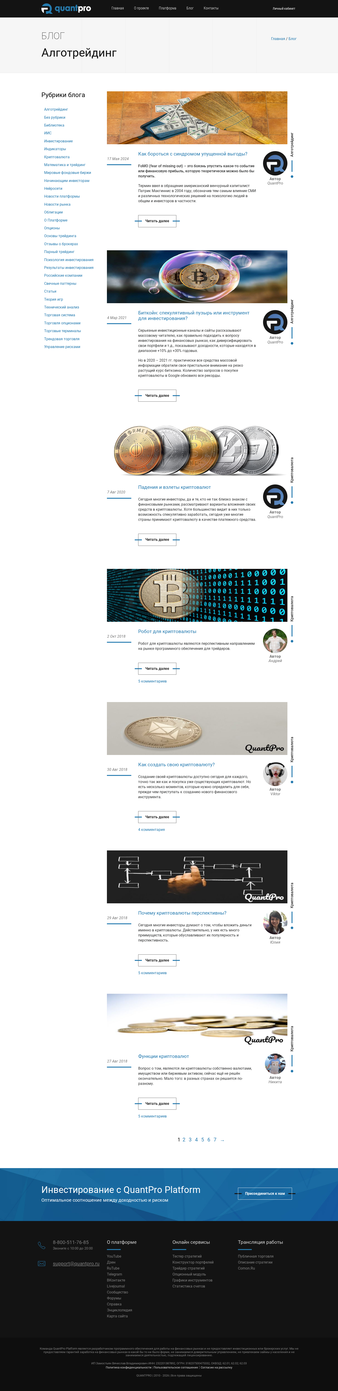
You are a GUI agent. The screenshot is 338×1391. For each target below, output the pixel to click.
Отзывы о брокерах (61, 244)
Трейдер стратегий (188, 1268)
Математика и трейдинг (65, 165)
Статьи (50, 291)
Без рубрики (54, 117)
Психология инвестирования (69, 260)
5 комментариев (152, 681)
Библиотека (54, 125)
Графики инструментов (192, 1280)
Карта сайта (117, 1316)
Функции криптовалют (163, 1056)
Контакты (211, 8)
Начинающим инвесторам (66, 181)
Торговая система (59, 315)
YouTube (114, 1256)
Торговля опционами (62, 323)
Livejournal (116, 1286)
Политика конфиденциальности (129, 1367)
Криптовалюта (57, 157)
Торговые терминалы (62, 331)
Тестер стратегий (187, 1256)
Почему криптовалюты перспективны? (182, 913)
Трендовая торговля (62, 339)
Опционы (52, 228)
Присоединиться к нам (265, 1193)
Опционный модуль (189, 1274)
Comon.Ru (246, 1268)
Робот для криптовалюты (167, 631)
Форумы (114, 1298)
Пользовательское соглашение (176, 1367)
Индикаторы (55, 149)
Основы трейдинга (60, 236)
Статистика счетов (188, 1286)
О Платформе (55, 220)
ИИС (48, 133)
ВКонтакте (116, 1280)
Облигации (53, 212)
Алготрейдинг (56, 109)
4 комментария (151, 829)
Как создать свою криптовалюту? (176, 764)
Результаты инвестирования (69, 267)
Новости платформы (62, 196)
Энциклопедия (119, 1310)
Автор (275, 181)
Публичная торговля (256, 1256)
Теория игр (53, 299)
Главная (118, 8)
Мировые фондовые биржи (67, 172)
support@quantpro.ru (76, 1263)
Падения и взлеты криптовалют (174, 487)
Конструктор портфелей (193, 1262)
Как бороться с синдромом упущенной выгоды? (192, 154)
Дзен (111, 1262)
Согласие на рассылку (216, 1367)
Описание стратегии (255, 1262)
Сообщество (117, 1292)
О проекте (141, 8)
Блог (190, 8)
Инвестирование (58, 141)
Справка (114, 1304)
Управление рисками (62, 347)
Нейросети (53, 188)
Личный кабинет (284, 8)
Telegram (114, 1274)
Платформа (167, 8)
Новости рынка (57, 204)
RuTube (113, 1268)
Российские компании (63, 275)
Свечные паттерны (60, 283)
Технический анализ (61, 307)
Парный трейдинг (59, 252)
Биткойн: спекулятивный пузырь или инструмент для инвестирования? (193, 315)
